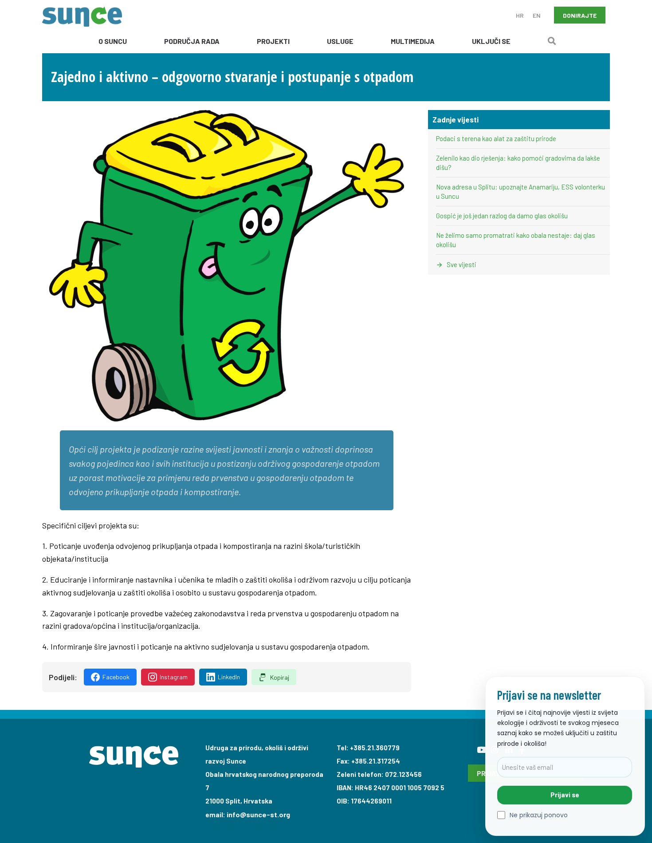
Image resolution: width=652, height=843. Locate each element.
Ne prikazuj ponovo (539, 815)
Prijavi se (564, 795)
